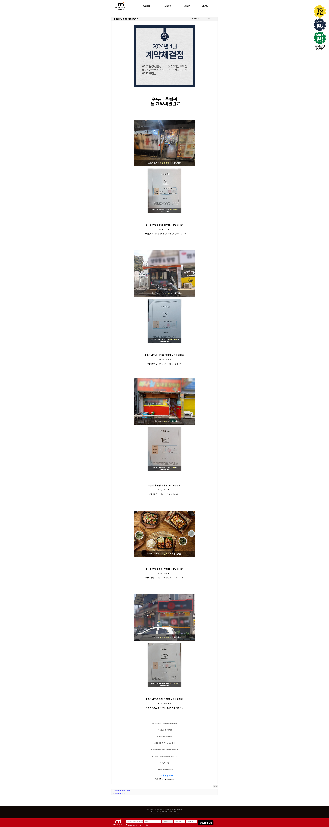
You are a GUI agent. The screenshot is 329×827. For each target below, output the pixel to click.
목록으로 (215, 786)
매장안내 (205, 6)
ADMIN (177, 813)
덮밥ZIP (187, 6)
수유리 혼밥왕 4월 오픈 (120, 793)
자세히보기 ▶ (147, 825)
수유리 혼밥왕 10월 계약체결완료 (122, 790)
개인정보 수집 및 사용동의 (134, 825)
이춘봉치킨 (146, 6)
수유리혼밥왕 (166, 6)
